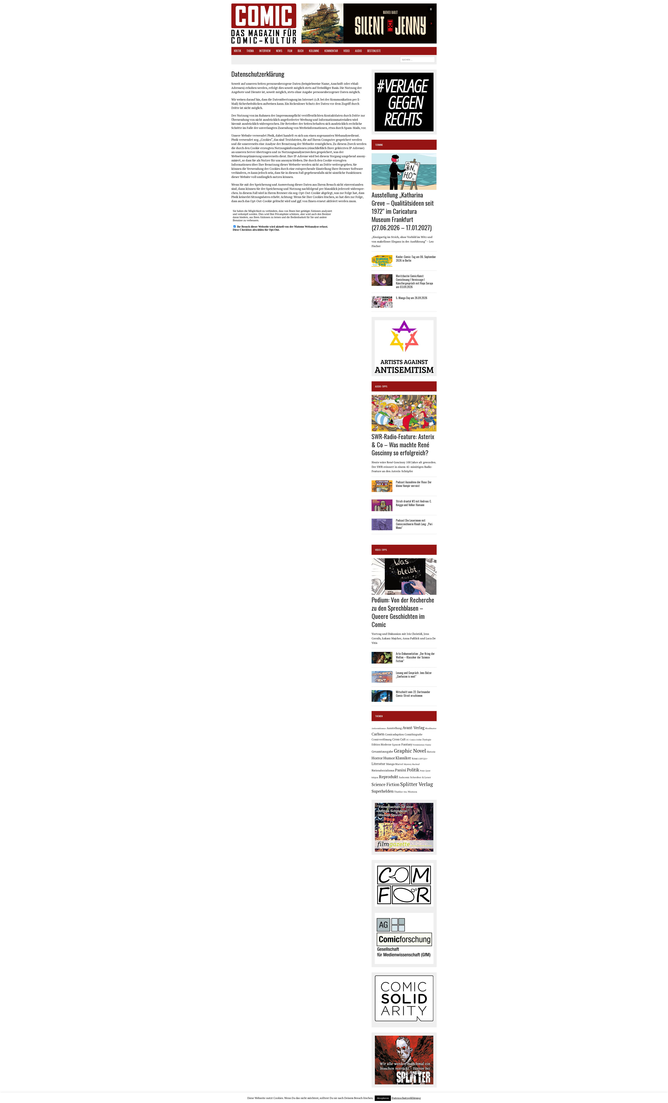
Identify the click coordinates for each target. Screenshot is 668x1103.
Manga (390, 764)
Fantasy (406, 744)
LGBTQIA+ (423, 758)
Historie (431, 751)
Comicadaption (394, 734)
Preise (422, 770)
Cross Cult (399, 739)
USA (405, 792)
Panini (400, 769)
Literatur (378, 763)
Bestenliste (374, 51)
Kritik (237, 51)
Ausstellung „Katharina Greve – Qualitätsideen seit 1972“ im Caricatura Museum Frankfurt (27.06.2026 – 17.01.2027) (403, 211)
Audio (358, 51)
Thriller (398, 791)
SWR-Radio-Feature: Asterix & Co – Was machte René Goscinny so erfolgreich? (403, 444)
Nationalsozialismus (383, 770)
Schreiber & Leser (420, 777)
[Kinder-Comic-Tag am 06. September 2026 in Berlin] (382, 264)
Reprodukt (388, 776)
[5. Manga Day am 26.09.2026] (382, 305)
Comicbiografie (413, 734)
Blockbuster (430, 728)
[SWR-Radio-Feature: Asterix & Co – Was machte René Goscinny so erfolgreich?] (404, 429)
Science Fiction (385, 784)
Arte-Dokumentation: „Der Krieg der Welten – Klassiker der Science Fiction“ (415, 657)
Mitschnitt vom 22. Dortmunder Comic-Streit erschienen (413, 694)
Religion (375, 777)
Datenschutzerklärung (406, 1098)
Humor (389, 757)
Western (412, 791)
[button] (369, 23)
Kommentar (331, 51)
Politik (413, 770)
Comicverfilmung (382, 739)
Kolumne (314, 51)
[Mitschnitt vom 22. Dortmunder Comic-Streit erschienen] (382, 699)
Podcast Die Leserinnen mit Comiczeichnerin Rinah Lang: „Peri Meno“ (414, 524)
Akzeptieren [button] (383, 1098)
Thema (250, 51)
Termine (379, 144)
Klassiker (403, 757)
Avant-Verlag (413, 727)
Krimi (415, 758)
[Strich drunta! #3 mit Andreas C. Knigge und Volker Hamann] (382, 509)
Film (290, 51)
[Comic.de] (263, 23)
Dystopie (426, 739)
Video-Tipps (381, 550)
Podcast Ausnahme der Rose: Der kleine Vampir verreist (414, 484)
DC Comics (411, 740)
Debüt (419, 739)
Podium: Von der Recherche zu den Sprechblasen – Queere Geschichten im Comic (403, 612)
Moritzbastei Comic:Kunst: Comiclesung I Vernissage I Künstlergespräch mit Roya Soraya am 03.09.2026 (414, 281)
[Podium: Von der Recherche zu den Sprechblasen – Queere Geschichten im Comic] (404, 592)
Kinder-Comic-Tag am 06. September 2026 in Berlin (416, 259)
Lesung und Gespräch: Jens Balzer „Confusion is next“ (414, 675)
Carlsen (378, 733)
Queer (427, 770)
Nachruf (416, 764)
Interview (265, 51)
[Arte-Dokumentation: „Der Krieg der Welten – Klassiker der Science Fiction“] (382, 661)
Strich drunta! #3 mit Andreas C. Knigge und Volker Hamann (413, 503)
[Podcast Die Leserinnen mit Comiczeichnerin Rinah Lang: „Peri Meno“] (382, 528)
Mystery (408, 764)
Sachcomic (404, 777)
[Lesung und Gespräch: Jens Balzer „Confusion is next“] (382, 680)
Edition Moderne (381, 744)
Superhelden (382, 791)
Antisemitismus (379, 728)
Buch (301, 51)
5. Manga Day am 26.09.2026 (411, 298)
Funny (428, 744)
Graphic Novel (410, 750)
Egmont (396, 744)
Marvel (399, 764)
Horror (377, 757)
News (279, 51)
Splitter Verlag (416, 784)
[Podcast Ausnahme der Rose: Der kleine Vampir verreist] (382, 489)
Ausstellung (394, 728)
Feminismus (419, 744)
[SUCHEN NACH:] (417, 59)
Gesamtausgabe (382, 751)
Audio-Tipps (381, 386)
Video (346, 51)
